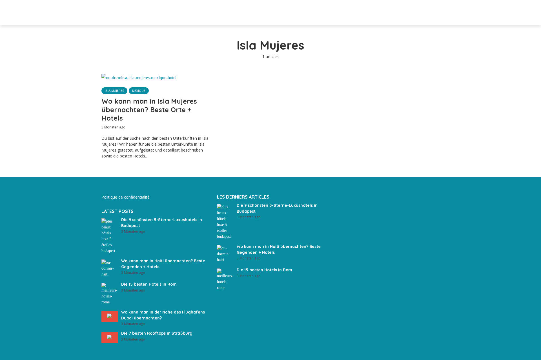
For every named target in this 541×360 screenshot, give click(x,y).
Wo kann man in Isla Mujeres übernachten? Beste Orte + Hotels (149, 109)
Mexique (138, 91)
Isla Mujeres (114, 91)
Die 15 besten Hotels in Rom (149, 284)
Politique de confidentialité (125, 197)
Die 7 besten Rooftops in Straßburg (156, 333)
